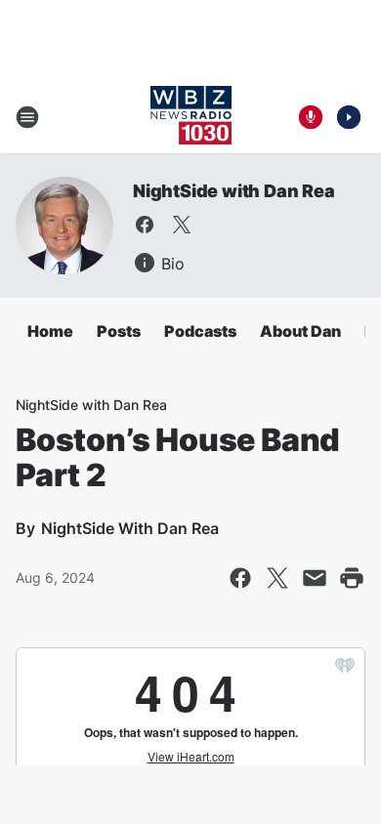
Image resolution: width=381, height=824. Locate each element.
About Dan (300, 331)
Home (50, 331)
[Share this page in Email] (314, 578)
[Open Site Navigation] (27, 117)
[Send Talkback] (310, 117)
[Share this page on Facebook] (240, 578)
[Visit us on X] (181, 224)
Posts (119, 331)
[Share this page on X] (277, 578)
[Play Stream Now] (348, 117)
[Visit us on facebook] (144, 224)
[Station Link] (191, 117)
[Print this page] (351, 578)
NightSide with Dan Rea (234, 191)
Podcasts (200, 331)
